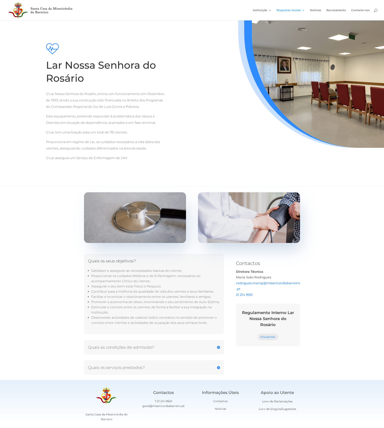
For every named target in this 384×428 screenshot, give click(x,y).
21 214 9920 (164, 401)
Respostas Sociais (289, 10)
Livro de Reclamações (277, 401)
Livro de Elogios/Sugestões (277, 409)
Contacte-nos (360, 10)
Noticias (315, 10)
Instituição (260, 10)
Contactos (220, 401)
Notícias (220, 409)
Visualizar (268, 337)
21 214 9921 (244, 295)
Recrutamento (336, 10)
